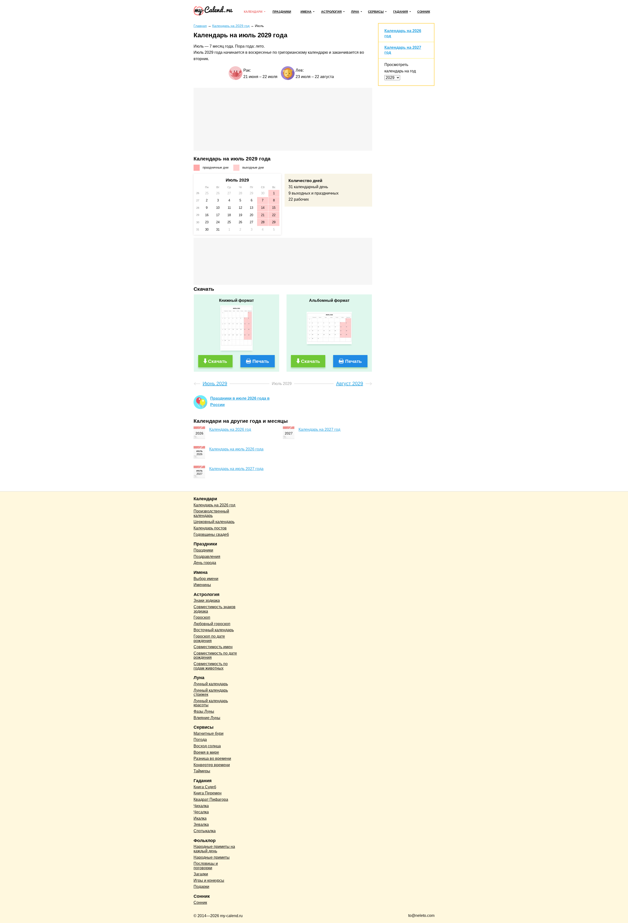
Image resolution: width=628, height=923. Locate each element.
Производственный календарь (211, 513)
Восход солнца (207, 746)
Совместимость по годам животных (211, 666)
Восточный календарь (214, 630)
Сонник (423, 11)
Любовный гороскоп (212, 624)
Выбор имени (206, 579)
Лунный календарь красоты (211, 703)
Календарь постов (210, 528)
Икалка (200, 818)
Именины (202, 585)
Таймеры (202, 771)
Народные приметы (212, 857)
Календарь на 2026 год (230, 429)
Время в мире (206, 752)
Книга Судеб (205, 787)
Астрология (331, 11)
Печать (260, 361)
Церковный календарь (214, 522)
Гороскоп (202, 617)
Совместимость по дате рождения (215, 655)
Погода (200, 740)
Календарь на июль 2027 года (236, 469)
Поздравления (207, 556)
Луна (355, 11)
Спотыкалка (205, 831)
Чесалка (201, 812)
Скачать (217, 361)
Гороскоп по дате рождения (209, 638)
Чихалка (201, 806)
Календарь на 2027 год (319, 429)
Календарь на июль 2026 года (236, 449)
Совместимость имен (213, 647)
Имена (306, 11)
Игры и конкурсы (209, 880)
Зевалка (201, 824)
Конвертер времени (212, 765)
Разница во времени (212, 758)
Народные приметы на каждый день (214, 848)
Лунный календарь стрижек (211, 692)
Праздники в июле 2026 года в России (240, 401)
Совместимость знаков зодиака (215, 609)
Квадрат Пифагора (211, 799)
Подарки (201, 886)
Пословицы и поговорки (206, 865)
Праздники (282, 11)
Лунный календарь (211, 684)
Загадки (201, 874)
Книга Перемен (208, 793)
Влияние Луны (207, 718)
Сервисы (376, 11)
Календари (253, 11)
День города (205, 563)
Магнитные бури (208, 733)
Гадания (400, 11)
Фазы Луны (204, 711)
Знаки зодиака (207, 600)
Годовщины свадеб (211, 534)
